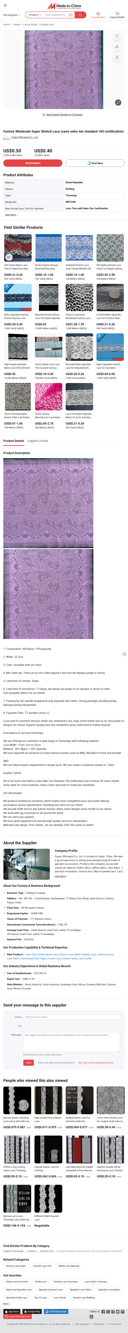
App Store (12, 1311)
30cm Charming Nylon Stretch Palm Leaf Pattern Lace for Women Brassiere (17, 416)
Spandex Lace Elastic (109, 1289)
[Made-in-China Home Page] (64, 6)
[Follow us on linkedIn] (91, 1316)
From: (19, 1017)
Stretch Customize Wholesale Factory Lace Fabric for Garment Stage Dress (79, 316)
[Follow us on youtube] (118, 1311)
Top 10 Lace (40, 1297)
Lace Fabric (13, 958)
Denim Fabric (70, 958)
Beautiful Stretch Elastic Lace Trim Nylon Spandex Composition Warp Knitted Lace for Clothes (48, 316)
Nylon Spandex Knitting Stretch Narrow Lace (16, 316)
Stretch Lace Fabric (16, 1265)
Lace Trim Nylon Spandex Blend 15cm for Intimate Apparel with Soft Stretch (79, 416)
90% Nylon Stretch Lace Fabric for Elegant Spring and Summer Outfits (109, 267)
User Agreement (82, 1324)
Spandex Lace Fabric (80, 1289)
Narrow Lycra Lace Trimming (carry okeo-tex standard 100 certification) (17, 1219)
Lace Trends (60, 1297)
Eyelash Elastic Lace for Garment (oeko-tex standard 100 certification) (79, 1121)
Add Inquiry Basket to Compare (64, 114)
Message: (17, 1034)
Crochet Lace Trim (42, 1265)
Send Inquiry (32, 163)
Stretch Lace (66, 954)
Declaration (99, 1324)
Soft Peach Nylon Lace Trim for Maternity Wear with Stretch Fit (16, 267)
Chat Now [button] (97, 163)
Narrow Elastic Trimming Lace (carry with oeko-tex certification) (16, 1121)
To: (20, 1026)
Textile (16, 24)
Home (6, 24)
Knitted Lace (47, 24)
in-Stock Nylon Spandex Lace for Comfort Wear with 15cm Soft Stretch (108, 316)
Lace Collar (85, 958)
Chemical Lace (105, 954)
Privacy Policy (115, 1324)
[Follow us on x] (108, 1311)
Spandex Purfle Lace (16, 1297)
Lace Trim (31, 954)
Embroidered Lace (48, 954)
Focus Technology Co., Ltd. (40, 1324)
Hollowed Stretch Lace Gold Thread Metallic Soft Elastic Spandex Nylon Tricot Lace (79, 267)
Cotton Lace (55, 958)
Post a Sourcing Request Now (96, 1062)
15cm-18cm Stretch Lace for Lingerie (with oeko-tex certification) (110, 1121)
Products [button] (33, 14)
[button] (5, 5)
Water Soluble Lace (85, 954)
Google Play (32, 1311)
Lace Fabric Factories (96, 1281)
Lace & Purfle (30, 24)
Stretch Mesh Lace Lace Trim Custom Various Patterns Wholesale (47, 366)
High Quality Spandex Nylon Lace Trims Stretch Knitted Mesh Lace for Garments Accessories (17, 366)
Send (28, 1062)
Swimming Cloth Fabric (34, 958)
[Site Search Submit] (80, 15)
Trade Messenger (56, 1311)
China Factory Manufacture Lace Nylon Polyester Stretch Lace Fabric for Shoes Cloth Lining (47, 416)
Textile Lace (41, 1281)
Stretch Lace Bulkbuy (84, 1297)
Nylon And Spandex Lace (19, 1289)
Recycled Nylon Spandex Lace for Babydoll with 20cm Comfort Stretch (78, 366)
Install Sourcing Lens (19, 1316)
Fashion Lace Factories (66, 1281)
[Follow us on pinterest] (122, 1311)
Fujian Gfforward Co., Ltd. (24, 137)
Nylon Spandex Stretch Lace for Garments (108, 366)
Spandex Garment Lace (51, 1289)
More (6, 1303)
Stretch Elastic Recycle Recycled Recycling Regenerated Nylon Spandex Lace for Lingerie (48, 267)
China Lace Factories (17, 1281)
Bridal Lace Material (69, 1265)
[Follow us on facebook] (103, 1311)
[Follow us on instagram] (113, 1311)
